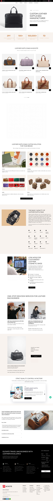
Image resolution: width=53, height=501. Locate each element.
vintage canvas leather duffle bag (8, 70)
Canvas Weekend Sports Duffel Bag (8, 92)
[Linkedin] (6, 499)
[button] (44, 391)
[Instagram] (5, 499)
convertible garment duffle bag (25, 70)
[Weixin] (10, 499)
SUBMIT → (45, 471)
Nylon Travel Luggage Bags (41, 92)
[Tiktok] (3, 499)
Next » (28, 97)
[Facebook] (8, 499)
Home (31, 10)
